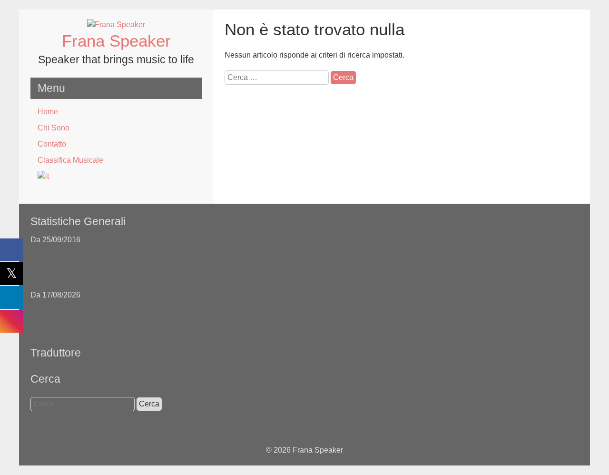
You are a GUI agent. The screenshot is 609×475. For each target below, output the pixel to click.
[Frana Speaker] (116, 24)
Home (48, 112)
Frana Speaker (116, 40)
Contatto (52, 144)
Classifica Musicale (70, 160)
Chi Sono (53, 128)
